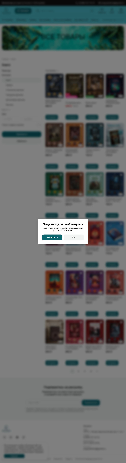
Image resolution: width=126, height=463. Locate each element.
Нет (74, 237)
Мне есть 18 (52, 237)
